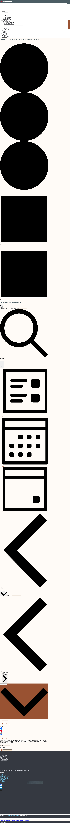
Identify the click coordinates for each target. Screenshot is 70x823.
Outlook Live (4, 722)
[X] (33, 790)
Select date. (9, 595)
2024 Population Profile (4, 776)
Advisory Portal (3, 779)
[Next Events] (2, 588)
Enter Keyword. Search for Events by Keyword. (8, 308)
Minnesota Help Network (4, 777)
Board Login (2, 780)
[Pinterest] (24, 731)
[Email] (24, 733)
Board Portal (2, 781)
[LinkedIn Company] (33, 787)
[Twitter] (24, 729)
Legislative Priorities (3, 775)
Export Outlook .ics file (6, 724)
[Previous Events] (25, 587)
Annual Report (2, 774)
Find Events (2, 358)
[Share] (24, 734)
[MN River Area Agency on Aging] (7, 9)
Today (1, 590)
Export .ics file (4, 723)
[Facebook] (24, 728)
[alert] (24, 217)
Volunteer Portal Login (4, 778)
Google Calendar (5, 720)
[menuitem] (34, 12)
